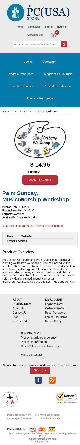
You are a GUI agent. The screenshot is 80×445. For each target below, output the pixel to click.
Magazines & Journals (58, 74)
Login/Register (54, 304)
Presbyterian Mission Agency (39, 337)
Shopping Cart (35, 34)
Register (62, 26)
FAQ (15, 316)
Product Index (21, 321)
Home (20, 26)
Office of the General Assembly (40, 346)
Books (28, 61)
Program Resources (21, 74)
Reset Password (55, 312)
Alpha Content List (32, 354)
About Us (18, 308)
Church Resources (21, 86)
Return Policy (53, 321)
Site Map (61, 433)
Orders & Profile (54, 308)
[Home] (38, 20)
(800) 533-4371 (23, 414)
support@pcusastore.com (21, 418)
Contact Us (34, 26)
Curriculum (49, 61)
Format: (7, 213)
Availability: (9, 217)
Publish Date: (10, 206)
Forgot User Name (56, 316)
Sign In (49, 26)
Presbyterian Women (57, 86)
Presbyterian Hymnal (40, 98)
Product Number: (12, 210)
